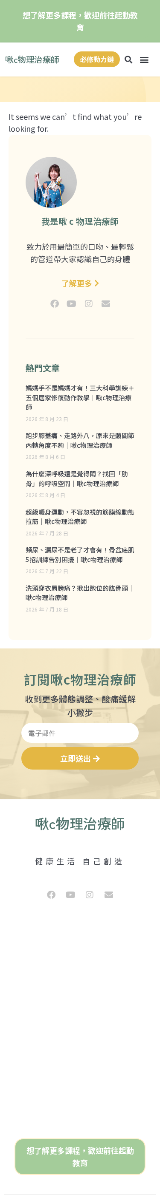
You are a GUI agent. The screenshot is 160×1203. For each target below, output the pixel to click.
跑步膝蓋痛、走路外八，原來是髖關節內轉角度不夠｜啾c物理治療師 (80, 440)
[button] (144, 59)
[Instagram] (88, 304)
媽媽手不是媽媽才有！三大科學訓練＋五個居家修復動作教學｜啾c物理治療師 (80, 397)
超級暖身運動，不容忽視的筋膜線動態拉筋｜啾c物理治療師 (80, 516)
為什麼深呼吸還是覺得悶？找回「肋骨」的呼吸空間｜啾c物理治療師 (77, 478)
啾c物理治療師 (32, 59)
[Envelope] (106, 304)
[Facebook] (54, 304)
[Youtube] (71, 304)
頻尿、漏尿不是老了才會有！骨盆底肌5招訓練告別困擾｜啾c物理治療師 (80, 554)
